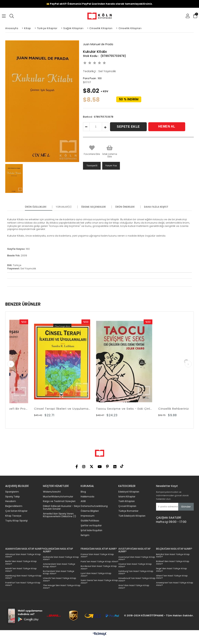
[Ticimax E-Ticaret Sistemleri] (99, 634)
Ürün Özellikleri (35, 207)
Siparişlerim (12, 491)
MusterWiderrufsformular (58, 496)
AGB (83, 501)
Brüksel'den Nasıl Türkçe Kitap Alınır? (172, 562)
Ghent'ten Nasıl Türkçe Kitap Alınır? (172, 576)
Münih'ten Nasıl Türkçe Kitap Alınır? (21, 569)
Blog (83, 491)
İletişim (85, 535)
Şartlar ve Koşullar (91, 525)
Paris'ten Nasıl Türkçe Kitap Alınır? (99, 561)
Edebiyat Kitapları (128, 491)
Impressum (87, 515)
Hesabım (10, 501)
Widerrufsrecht (52, 491)
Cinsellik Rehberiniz (149, 408)
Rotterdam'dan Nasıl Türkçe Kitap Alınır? (58, 572)
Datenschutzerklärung (94, 506)
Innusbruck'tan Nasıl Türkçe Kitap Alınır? (136, 579)
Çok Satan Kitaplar (16, 511)
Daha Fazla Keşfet (156, 207)
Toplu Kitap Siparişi (16, 520)
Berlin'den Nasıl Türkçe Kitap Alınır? (21, 562)
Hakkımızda (87, 496)
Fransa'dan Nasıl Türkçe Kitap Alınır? (97, 555)
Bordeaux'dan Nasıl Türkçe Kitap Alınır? (99, 567)
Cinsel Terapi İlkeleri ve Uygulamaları (38, 408)
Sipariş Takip (12, 496)
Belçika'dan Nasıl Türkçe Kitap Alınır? (173, 555)
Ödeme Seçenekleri (93, 207)
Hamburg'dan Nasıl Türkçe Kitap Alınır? (23, 576)
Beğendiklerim (13, 506)
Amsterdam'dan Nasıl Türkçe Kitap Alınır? (59, 565)
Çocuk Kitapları (127, 506)
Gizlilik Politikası (90, 520)
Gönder (186, 506)
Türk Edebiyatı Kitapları (131, 515)
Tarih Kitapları (126, 501)
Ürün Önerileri (124, 207)
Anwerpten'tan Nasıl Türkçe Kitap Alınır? (174, 583)
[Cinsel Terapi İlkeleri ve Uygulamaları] (38, 361)
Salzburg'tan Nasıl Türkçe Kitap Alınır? (135, 572)
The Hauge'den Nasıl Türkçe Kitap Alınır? (61, 586)
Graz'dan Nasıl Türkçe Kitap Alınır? (133, 586)
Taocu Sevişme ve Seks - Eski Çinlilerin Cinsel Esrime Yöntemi (100, 408)
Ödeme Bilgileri (90, 511)
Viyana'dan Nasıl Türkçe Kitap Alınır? (135, 565)
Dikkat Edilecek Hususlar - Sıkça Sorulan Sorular (61, 507)
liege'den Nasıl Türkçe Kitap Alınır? (171, 569)
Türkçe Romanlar (128, 511)
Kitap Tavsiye (13, 515)
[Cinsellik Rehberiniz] (162, 361)
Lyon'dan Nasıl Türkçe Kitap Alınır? (96, 574)
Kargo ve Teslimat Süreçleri (59, 501)
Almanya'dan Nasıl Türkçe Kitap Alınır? (23, 555)
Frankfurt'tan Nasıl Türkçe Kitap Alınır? (22, 583)
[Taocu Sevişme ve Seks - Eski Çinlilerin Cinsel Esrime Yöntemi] (100, 361)
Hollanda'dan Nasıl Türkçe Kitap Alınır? (61, 558)
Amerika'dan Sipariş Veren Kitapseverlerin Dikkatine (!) (59, 515)
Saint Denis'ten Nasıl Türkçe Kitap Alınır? (99, 581)
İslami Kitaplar (126, 496)
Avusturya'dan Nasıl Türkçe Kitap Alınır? (136, 558)
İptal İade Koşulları (91, 530)
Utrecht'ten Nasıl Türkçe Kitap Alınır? (59, 579)
